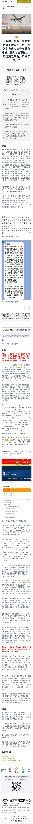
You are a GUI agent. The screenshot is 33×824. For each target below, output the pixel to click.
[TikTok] (11, 1)
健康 (16, 37)
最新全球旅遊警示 (22, 367)
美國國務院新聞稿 (8, 756)
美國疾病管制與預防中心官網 (12, 760)
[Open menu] (30, 7)
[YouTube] (6, 1)
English (20, 1)
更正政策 (21, 819)
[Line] (3, 1)
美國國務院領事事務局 (10, 758)
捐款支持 (27, 1)
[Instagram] (9, 1)
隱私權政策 (18, 821)
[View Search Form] (27, 7)
